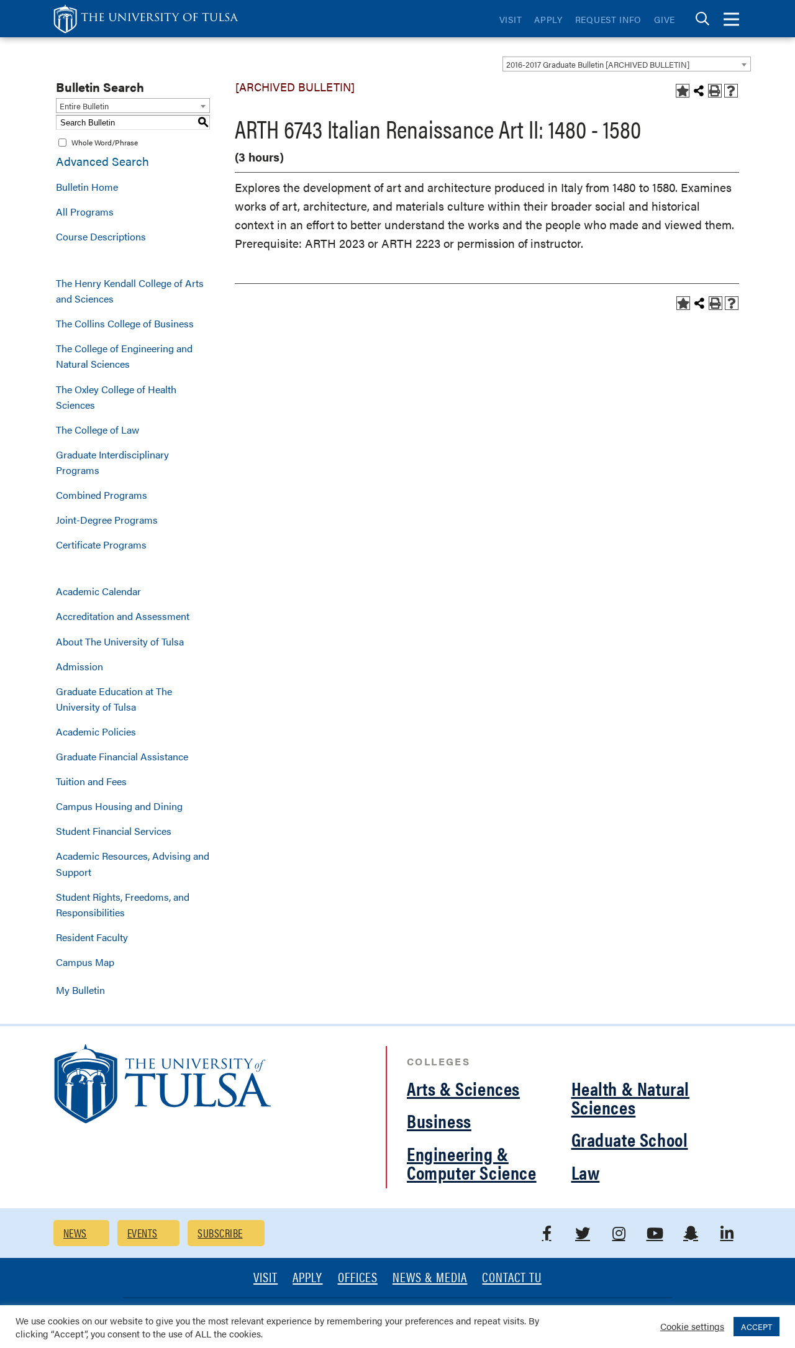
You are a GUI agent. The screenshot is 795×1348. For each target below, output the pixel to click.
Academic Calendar (98, 591)
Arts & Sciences (463, 1088)
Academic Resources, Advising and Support (132, 863)
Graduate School (629, 1139)
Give (664, 19)
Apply (548, 19)
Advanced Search (102, 161)
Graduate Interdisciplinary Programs (112, 462)
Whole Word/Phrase (104, 142)
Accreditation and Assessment (122, 616)
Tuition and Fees (91, 781)
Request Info (608, 19)
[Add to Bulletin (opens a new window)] (682, 91)
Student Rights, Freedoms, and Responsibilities (122, 904)
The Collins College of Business (125, 323)
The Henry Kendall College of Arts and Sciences (130, 291)
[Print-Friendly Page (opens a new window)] (715, 91)
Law (585, 1172)
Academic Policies (96, 731)
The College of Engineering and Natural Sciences (124, 356)
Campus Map (85, 962)
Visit (510, 19)
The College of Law (97, 429)
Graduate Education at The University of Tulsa (114, 699)
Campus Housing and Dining (119, 806)
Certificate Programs (101, 544)
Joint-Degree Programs (107, 519)
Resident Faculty (92, 937)
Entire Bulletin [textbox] (84, 106)
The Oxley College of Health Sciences (116, 397)
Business (439, 1120)
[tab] (702, 19)
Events (142, 1233)
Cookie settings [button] (692, 1325)
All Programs (85, 211)
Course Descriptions (101, 236)
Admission (79, 666)
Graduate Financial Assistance (122, 756)
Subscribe (220, 1233)
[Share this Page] (699, 91)
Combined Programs (101, 495)
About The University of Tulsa (120, 641)
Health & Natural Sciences (630, 1097)
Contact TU (512, 1278)
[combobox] (626, 64)
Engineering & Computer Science (472, 1162)
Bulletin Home (87, 187)
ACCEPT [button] (756, 1326)
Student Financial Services (113, 831)
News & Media (430, 1278)
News (75, 1233)
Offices (358, 1278)
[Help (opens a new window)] (731, 91)
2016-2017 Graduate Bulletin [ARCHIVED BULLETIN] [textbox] (597, 64)
